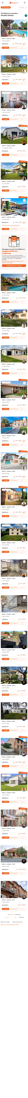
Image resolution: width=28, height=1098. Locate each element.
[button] (14, 28)
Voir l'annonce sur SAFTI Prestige (10, 225)
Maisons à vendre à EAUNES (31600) (10, 924)
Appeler (6, 47)
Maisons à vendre (5, 922)
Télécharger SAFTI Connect (14, 265)
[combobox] (23, 7)
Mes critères (7, 7)
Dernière (21, 917)
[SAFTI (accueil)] (14, 3)
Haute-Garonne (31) (17, 922)
